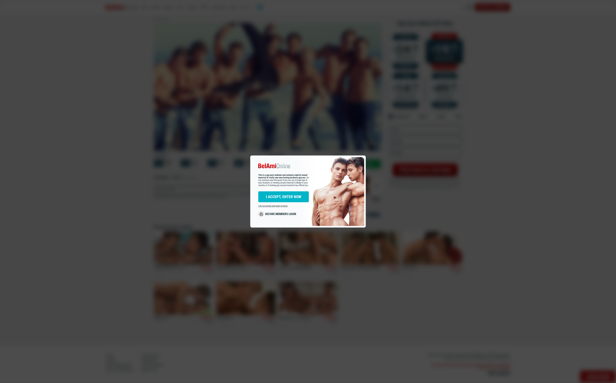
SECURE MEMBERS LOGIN (280, 214)
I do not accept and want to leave (273, 206)
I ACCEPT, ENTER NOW (283, 197)
